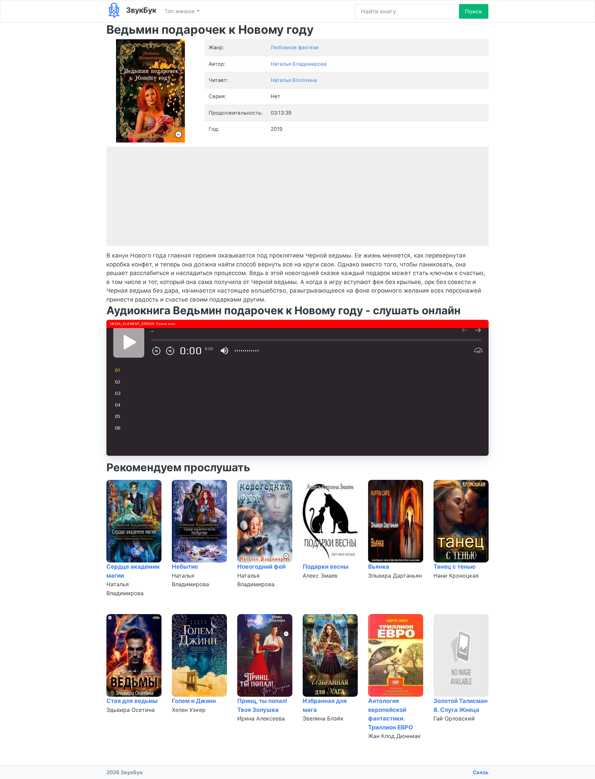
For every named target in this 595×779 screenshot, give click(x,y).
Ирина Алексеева (261, 718)
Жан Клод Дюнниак (394, 736)
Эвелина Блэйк (323, 718)
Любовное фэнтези (295, 47)
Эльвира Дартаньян (395, 575)
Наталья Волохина (294, 80)
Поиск (473, 11)
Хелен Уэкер (189, 709)
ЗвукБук (140, 10)
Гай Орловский (454, 718)
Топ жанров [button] (180, 11)
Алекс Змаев (320, 575)
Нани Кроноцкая (456, 575)
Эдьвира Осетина (130, 709)
